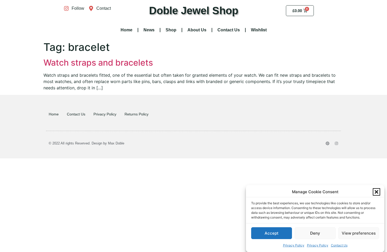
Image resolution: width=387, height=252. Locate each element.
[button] (376, 192)
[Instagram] (336, 143)
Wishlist (259, 30)
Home (126, 30)
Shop (171, 30)
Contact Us (339, 245)
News (149, 30)
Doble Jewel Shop (193, 10)
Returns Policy (136, 114)
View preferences (359, 233)
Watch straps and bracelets (98, 62)
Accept (272, 233)
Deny (315, 233)
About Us (196, 30)
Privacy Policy (293, 245)
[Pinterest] (327, 143)
